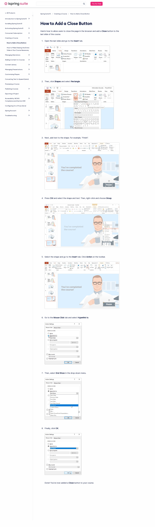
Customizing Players (12, 74)
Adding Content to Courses (15, 60)
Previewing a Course (12, 84)
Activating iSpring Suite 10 (14, 28)
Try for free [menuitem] (96, 4)
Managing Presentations (14, 69)
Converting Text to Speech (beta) (17, 79)
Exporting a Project (12, 94)
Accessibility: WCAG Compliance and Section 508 (15, 99)
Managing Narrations (12, 55)
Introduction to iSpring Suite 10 (16, 19)
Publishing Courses (11, 89)
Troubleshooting (11, 115)
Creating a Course (11, 38)
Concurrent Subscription (13, 33)
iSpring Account (10, 111)
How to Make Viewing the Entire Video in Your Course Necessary (18, 49)
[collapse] (29, 38)
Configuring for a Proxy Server (15, 106)
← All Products (10, 13)
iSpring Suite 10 (45, 14)
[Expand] (29, 18)
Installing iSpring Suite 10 (13, 24)
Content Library (10, 65)
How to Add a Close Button (16, 43)
